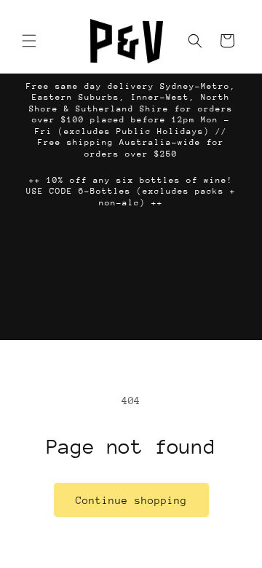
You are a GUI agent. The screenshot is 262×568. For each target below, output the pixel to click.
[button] (29, 41)
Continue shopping (131, 500)
